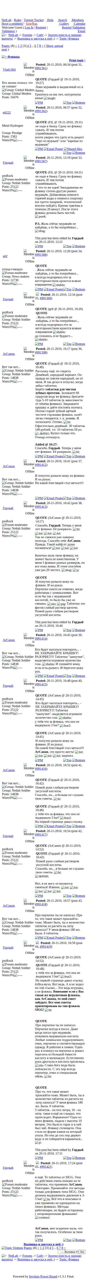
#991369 (45, 298)
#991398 (40, 352)
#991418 (40, 904)
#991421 (45, 1166)
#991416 (40, 768)
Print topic (76, 60)
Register (41, 27)
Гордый (8, 162)
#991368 (40, 254)
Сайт (40, 35)
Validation (8, 31)
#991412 (40, 464)
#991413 (40, 506)
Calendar (79, 23)
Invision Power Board (43, 1276)
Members (77, 20)
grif (5, 256)
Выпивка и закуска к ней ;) (36, 38)
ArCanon (9, 353)
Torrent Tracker (34, 20)
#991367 (40, 161)
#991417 (40, 834)
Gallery (64, 23)
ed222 (7, 112)
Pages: (6, 46)
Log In (29, 27)
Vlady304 (9, 69)
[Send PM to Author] (39, 102)
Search (62, 20)
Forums (27, 35)
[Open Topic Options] (12, 1248)
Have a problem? (12, 23)
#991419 (45, 946)
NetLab (6, 20)
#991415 (40, 684)
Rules (17, 20)
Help (49, 20)
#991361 (40, 68)
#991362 (40, 111)
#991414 (40, 638)
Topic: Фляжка (69, 38)
